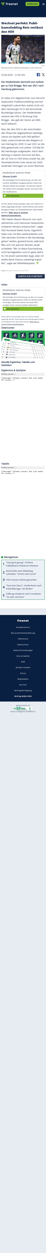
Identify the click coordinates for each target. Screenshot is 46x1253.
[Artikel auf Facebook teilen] (38, 74)
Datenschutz (23, 644)
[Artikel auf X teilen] (43, 74)
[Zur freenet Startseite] (9, 3)
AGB (23, 662)
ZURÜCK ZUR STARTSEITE (30, 276)
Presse (23, 673)
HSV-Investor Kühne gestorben (21, 579)
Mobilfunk (32, 4)
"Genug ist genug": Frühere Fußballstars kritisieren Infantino (22, 564)
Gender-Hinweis (23, 667)
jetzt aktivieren (13, 196)
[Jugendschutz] (23, 708)
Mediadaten (23, 679)
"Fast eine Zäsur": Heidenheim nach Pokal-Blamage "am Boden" (24, 587)
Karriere (23, 685)
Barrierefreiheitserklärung (23, 633)
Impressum (23, 639)
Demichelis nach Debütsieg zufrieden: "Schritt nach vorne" (21, 572)
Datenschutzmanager (23, 650)
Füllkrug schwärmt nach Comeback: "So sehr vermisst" (23, 595)
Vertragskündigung (23, 690)
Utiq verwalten (23, 656)
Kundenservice (23, 627)
